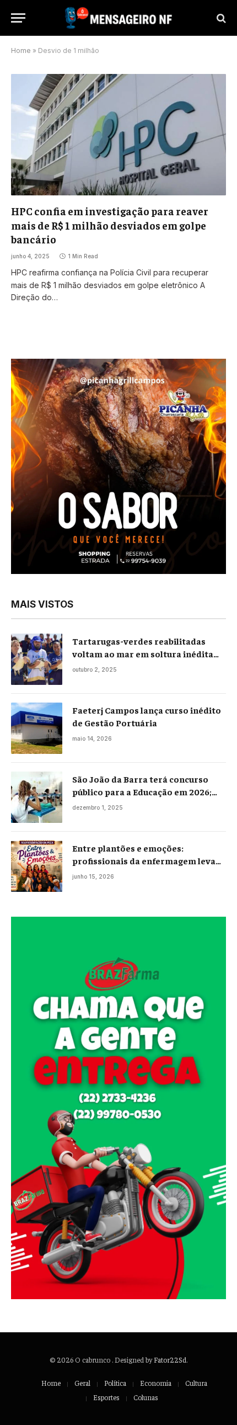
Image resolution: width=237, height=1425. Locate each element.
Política (115, 1382)
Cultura (196, 1382)
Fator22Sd (170, 1359)
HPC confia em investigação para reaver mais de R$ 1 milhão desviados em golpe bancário (109, 225)
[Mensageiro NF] (118, 18)
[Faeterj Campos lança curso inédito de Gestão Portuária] (36, 728)
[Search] (220, 18)
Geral (82, 1382)
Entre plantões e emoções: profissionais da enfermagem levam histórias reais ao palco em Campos (148, 860)
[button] (118, 466)
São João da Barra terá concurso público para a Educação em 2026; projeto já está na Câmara (142, 791)
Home (21, 50)
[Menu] (18, 18)
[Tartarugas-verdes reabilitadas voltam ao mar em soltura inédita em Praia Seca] (36, 659)
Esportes (106, 1397)
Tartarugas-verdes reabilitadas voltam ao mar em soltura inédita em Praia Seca (142, 653)
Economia (155, 1382)
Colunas (145, 1397)
